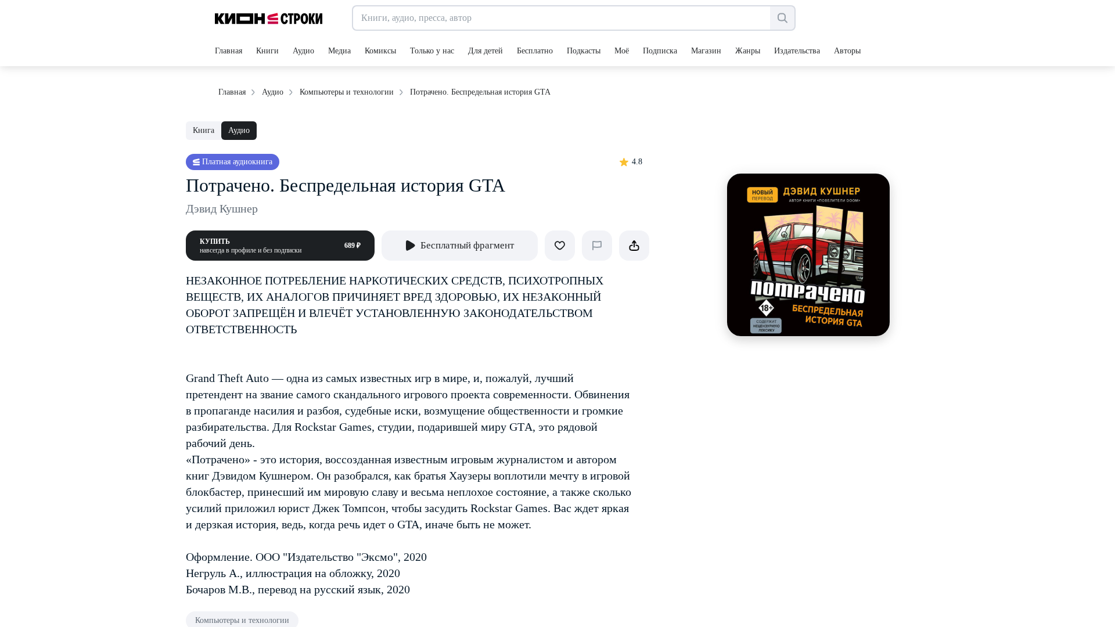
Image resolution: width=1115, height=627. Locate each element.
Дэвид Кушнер (222, 208)
